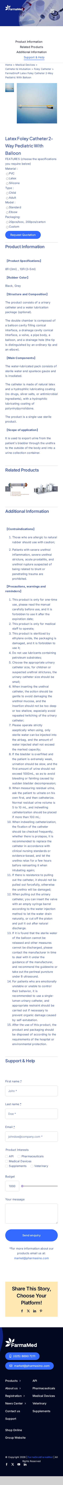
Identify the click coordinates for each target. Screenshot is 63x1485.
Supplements (17, 1166)
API (11, 1156)
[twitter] (12, 1464)
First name (13, 1081)
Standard (15, 207)
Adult (12, 197)
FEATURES (12, 159)
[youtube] (19, 1464)
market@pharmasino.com (31, 1258)
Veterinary (41, 1166)
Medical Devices (20, 1161)
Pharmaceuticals (33, 1156)
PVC (12, 173)
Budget (10, 1176)
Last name (13, 1104)
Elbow (13, 212)
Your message (14, 1199)
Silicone (14, 183)
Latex (12, 178)
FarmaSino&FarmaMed (40, 1457)
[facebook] (6, 1464)
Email (10, 1127)
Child (12, 192)
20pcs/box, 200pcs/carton (27, 222)
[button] (7, 489)
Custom (14, 226)
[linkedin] (25, 1464)
